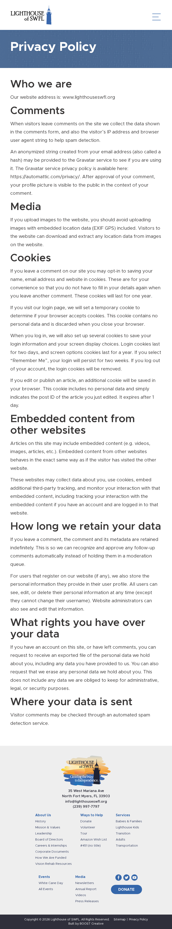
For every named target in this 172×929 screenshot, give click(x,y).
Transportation (127, 845)
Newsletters (84, 883)
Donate (86, 821)
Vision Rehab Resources (53, 863)
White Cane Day (51, 883)
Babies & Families (129, 821)
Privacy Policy (138, 919)
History (40, 821)
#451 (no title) (90, 845)
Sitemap (120, 919)
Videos (80, 895)
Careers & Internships (51, 845)
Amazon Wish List (93, 839)
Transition (123, 833)
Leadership (43, 833)
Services (123, 815)
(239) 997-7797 (86, 806)
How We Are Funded (50, 857)
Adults (120, 839)
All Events (46, 889)
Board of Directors (49, 839)
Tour (83, 833)
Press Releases (87, 901)
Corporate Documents (52, 851)
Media (80, 877)
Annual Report (85, 889)
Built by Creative (86, 923)
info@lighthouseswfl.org (86, 801)
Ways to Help (91, 815)
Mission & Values (47, 827)
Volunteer (87, 827)
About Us (43, 815)
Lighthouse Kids (127, 827)
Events (44, 877)
